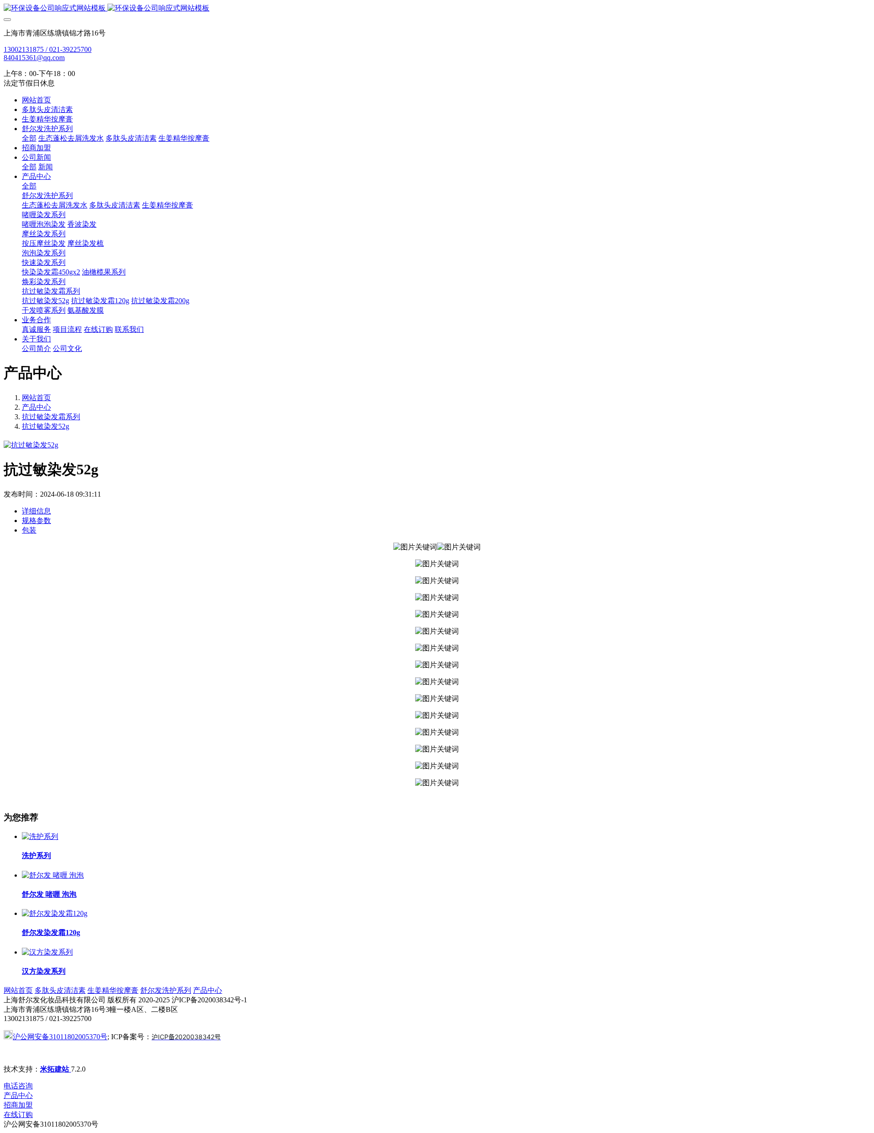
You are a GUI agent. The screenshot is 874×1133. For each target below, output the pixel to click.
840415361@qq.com (34, 57)
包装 (29, 530)
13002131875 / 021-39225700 (47, 49)
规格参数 (36, 520)
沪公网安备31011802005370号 (60, 1037)
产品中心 (36, 407)
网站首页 (36, 100)
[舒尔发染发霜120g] (54, 913)
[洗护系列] (40, 836)
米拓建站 (55, 1069)
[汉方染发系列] (47, 952)
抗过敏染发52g (45, 426)
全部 (29, 138)
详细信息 (36, 511)
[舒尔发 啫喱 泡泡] (53, 875)
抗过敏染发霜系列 (51, 417)
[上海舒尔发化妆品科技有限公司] (437, 8)
